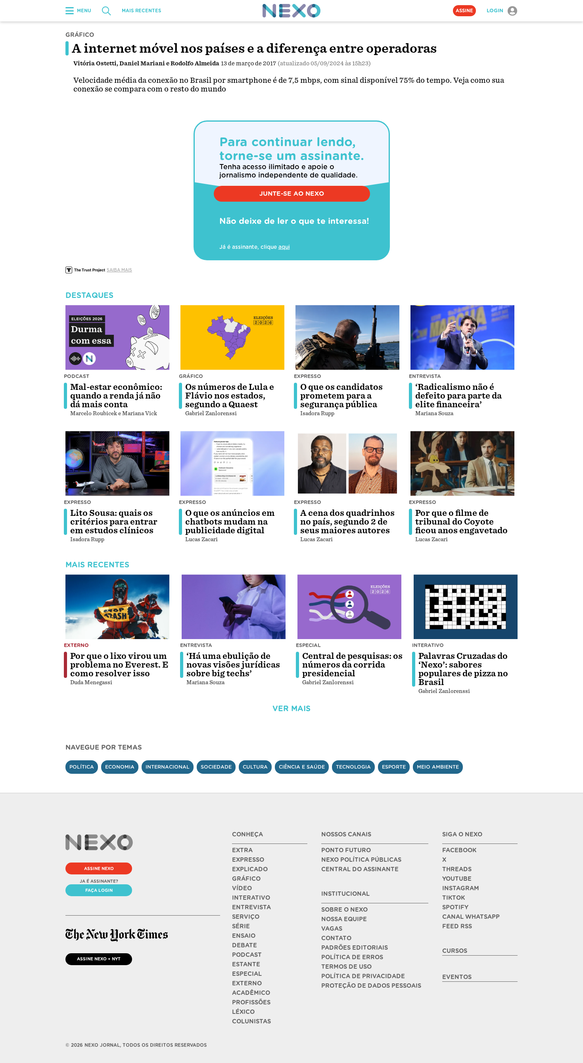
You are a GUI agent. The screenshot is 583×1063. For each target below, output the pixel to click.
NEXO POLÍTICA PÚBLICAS (361, 860)
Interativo (428, 645)
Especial (308, 645)
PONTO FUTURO (346, 850)
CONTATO (336, 938)
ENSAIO (243, 936)
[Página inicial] (291, 10)
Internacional (168, 767)
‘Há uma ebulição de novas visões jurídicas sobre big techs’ (233, 665)
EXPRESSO (248, 860)
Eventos (457, 977)
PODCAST (247, 955)
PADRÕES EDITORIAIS (354, 948)
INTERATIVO (251, 898)
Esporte (394, 767)
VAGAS (331, 929)
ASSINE (464, 10)
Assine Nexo (99, 868)
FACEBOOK (459, 850)
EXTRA (242, 850)
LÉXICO (243, 1012)
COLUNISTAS (251, 1021)
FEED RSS (457, 926)
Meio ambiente (438, 767)
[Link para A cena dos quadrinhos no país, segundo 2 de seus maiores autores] (347, 463)
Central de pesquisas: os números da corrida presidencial (352, 665)
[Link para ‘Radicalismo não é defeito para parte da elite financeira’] (462, 337)
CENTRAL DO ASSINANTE (360, 869)
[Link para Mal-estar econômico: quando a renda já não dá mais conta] (117, 337)
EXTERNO (247, 983)
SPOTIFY (455, 907)
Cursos (454, 951)
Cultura (255, 767)
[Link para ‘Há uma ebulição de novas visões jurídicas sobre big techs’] (234, 606)
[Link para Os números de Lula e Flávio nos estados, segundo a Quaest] (232, 337)
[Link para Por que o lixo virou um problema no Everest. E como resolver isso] (117, 606)
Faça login (99, 890)
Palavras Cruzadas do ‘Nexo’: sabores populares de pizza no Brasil (463, 669)
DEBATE (244, 945)
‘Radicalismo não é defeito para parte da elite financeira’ (458, 396)
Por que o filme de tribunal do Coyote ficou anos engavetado (461, 522)
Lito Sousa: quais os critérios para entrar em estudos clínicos (113, 522)
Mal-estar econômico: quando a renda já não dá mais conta (116, 396)
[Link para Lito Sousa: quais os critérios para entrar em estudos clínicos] (117, 463)
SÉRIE (241, 926)
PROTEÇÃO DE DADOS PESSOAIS (371, 986)
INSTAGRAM (460, 888)
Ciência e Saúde (302, 767)
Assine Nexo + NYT (99, 958)
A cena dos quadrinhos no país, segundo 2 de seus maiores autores (347, 522)
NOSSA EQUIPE (344, 919)
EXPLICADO (250, 869)
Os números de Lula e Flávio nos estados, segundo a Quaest (229, 396)
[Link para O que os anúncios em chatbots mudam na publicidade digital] (232, 463)
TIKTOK (453, 898)
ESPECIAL (247, 974)
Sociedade (216, 767)
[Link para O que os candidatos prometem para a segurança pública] (347, 337)
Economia (119, 767)
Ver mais (291, 708)
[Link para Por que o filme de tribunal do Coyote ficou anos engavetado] (462, 463)
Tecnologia (353, 767)
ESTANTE (246, 964)
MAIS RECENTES (141, 10)
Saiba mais (119, 269)
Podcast (76, 376)
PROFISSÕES (251, 1002)
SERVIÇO (245, 917)
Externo (76, 645)
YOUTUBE (457, 879)
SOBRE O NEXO (344, 910)
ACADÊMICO (251, 993)
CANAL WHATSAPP (471, 917)
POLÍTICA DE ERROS (352, 957)
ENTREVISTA (251, 907)
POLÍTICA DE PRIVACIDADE (363, 976)
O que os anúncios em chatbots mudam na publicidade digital (230, 522)
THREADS (457, 869)
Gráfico (191, 376)
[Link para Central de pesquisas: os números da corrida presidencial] (349, 606)
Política (81, 767)
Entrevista (425, 376)
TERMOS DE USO (346, 967)
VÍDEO (242, 888)
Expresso (307, 376)
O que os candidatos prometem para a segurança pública (341, 396)
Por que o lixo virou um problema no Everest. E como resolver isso (119, 665)
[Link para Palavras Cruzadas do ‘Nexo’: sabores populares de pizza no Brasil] (466, 606)
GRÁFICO (246, 879)
